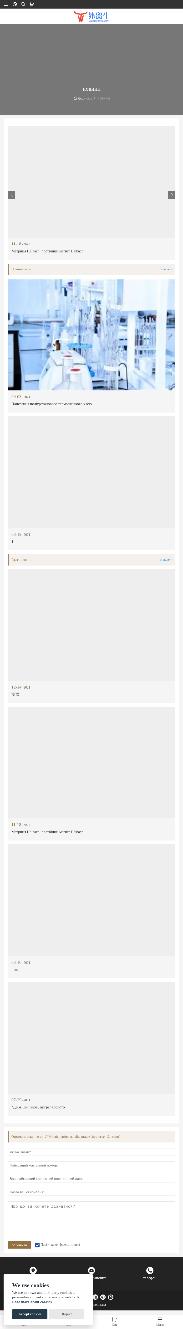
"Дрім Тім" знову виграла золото (38, 1107)
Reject (67, 1314)
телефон (150, 1278)
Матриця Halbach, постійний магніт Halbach (47, 251)
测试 (15, 694)
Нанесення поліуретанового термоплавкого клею (51, 404)
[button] (171, 195)
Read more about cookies (32, 1302)
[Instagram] (110, 1297)
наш (14, 970)
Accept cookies (29, 1314)
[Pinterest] (103, 1297)
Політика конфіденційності (60, 1244)
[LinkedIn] (95, 1297)
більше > (166, 269)
